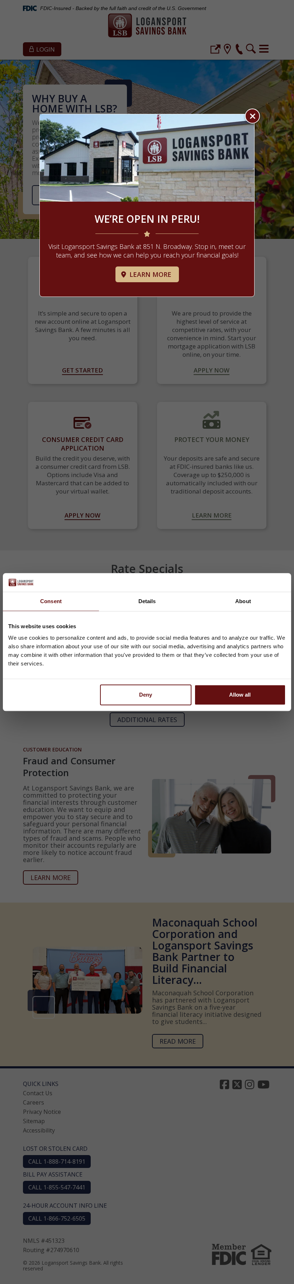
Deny (145, 695)
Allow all (240, 695)
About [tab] (243, 601)
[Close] (252, 116)
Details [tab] (147, 601)
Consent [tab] (51, 601)
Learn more (149, 274)
